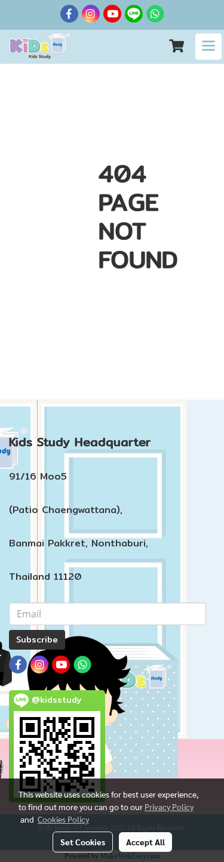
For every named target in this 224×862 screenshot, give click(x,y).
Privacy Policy (169, 806)
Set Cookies (82, 841)
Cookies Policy (63, 819)
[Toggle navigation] (208, 46)
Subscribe (37, 639)
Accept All (145, 841)
